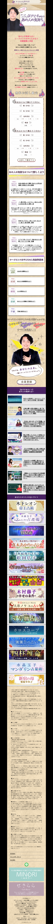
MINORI (18, 918)
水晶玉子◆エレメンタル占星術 (31, 900)
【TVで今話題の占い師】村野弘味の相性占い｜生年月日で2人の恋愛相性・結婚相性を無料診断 (34, 450)
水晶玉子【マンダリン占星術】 (21, 914)
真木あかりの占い (31, 903)
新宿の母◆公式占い (34, 914)
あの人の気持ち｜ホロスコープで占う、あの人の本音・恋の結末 (34, 399)
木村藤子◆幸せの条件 (31, 906)
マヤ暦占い (21, 909)
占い (19, 4)
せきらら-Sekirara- (32, 918)
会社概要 (33, 919)
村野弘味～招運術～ (32, 905)
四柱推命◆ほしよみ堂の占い (26, 912)
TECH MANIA (24, 918)
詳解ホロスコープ (29, 909)
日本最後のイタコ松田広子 (20, 905)
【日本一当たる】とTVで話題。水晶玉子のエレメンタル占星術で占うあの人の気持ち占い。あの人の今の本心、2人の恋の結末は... (34, 423)
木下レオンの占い (18, 900)
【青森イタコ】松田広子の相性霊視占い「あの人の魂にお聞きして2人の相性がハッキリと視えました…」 (34, 475)
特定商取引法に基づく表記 (24, 919)
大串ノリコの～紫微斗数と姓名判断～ (26, 908)
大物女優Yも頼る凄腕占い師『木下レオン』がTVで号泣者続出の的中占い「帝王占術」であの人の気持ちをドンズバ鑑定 (34, 410)
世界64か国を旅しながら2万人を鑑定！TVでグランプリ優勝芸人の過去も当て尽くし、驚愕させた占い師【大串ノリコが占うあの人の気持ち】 (34, 488)
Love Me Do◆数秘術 (21, 903)
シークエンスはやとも (12, 4)
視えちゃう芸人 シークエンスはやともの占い (26, 902)
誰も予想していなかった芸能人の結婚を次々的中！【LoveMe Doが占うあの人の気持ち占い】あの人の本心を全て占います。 (34, 437)
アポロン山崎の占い (20, 906)
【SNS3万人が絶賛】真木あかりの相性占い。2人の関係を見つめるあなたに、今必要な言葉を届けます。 (34, 463)
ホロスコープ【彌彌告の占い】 (26, 911)
